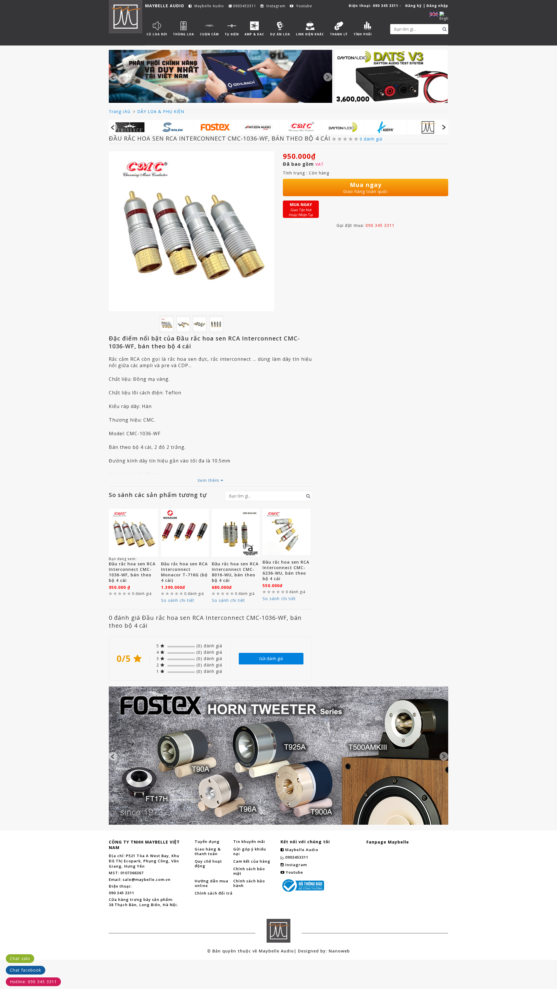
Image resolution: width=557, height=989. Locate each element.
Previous (113, 77)
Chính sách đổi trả (214, 893)
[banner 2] (391, 76)
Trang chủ (120, 111)
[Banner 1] (220, 76)
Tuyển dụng (207, 841)
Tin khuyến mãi (249, 841)
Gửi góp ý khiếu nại (249, 851)
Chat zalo (20, 958)
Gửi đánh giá (271, 658)
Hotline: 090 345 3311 (33, 981)
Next (327, 77)
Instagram (275, 6)
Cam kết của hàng (251, 861)
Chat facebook (25, 970)
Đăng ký (413, 5)
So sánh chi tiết (177, 600)
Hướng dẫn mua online (211, 883)
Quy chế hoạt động (208, 863)
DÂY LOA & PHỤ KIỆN (160, 111)
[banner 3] (278, 723)
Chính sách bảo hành (249, 883)
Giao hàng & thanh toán (208, 851)
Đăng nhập (437, 5)
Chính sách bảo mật (249, 871)
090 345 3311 (385, 5)
